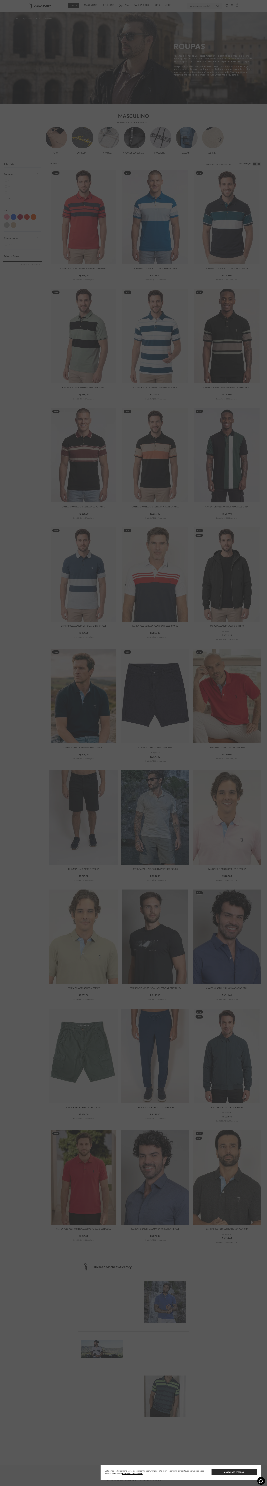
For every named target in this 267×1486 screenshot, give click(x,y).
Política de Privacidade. (132, 1473)
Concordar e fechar (234, 1472)
